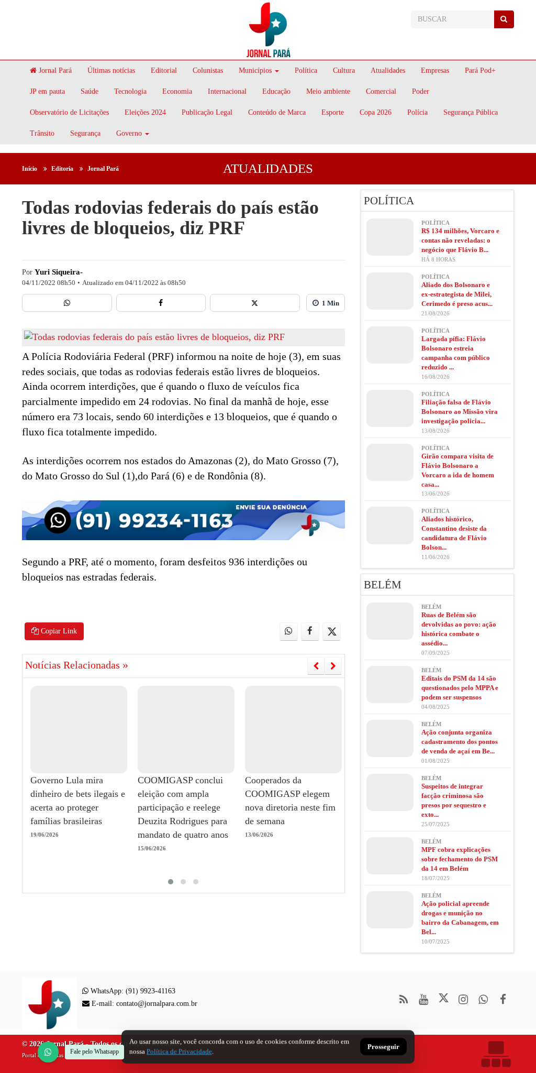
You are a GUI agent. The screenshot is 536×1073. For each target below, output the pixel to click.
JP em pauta (47, 91)
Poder (420, 91)
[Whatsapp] (67, 303)
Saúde (89, 91)
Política (306, 70)
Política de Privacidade (179, 1051)
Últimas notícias (111, 70)
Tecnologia (130, 91)
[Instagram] (463, 999)
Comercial (381, 91)
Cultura (344, 70)
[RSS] (404, 999)
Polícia (417, 112)
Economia (177, 91)
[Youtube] (424, 999)
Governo (129, 133)
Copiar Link (58, 631)
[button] (170, 882)
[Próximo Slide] (333, 666)
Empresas (435, 70)
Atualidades (388, 70)
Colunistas (208, 70)
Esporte (332, 112)
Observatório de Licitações (69, 112)
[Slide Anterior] (316, 666)
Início (29, 168)
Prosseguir (383, 1047)
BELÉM (382, 584)
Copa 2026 (376, 112)
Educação (276, 91)
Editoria (62, 168)
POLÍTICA (389, 200)
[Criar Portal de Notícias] (495, 1053)
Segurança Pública (470, 112)
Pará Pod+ (480, 70)
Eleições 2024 (145, 112)
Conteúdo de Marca (277, 112)
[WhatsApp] (48, 1052)
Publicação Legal (207, 112)
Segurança (85, 133)
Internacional (227, 91)
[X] (255, 303)
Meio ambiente (328, 91)
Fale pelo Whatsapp (94, 1051)
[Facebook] (161, 303)
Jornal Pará (54, 70)
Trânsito (42, 133)
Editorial (164, 70)
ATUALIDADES (268, 168)
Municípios (255, 70)
